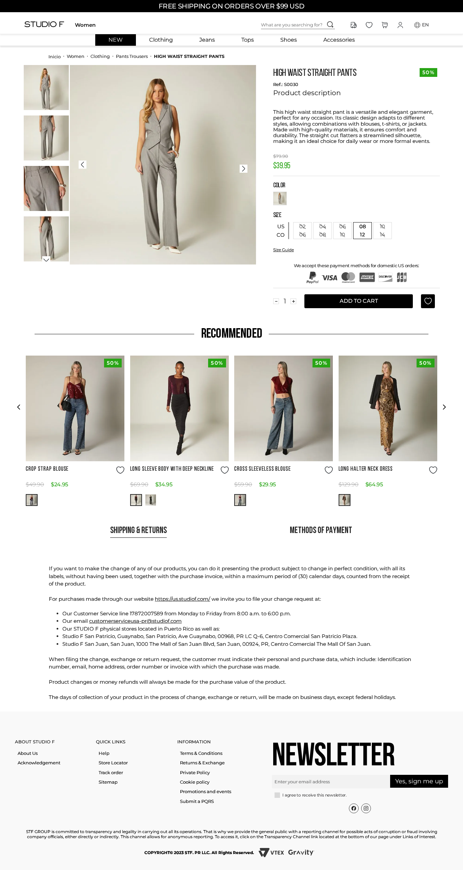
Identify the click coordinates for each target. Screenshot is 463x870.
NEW (115, 40)
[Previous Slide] (18, 407)
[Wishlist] (369, 25)
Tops (247, 40)
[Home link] (54, 56)
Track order (111, 772)
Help (104, 753)
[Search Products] (330, 24)
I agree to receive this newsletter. (314, 795)
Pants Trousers (132, 56)
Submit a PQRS (197, 801)
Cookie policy (194, 782)
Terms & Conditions (201, 753)
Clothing (161, 40)
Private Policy (195, 772)
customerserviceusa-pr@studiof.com (135, 621)
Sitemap (108, 782)
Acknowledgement (39, 762)
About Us (28, 753)
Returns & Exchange (202, 762)
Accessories (339, 40)
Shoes (288, 40)
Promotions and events (205, 791)
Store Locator (113, 762)
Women (85, 25)
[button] (32, 500)
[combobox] (303, 25)
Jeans (207, 40)
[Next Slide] (444, 407)
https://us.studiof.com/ (182, 599)
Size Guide (283, 249)
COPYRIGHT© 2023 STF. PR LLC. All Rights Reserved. (199, 852)
